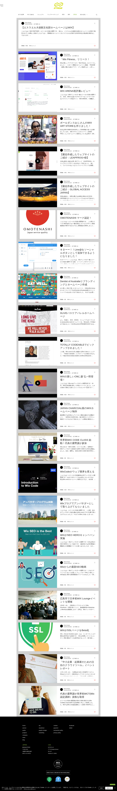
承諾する (109, 788)
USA (49, 745)
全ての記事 (21, 14)
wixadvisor (41, 728)
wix (40, 725)
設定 (101, 788)
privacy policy (57, 732)
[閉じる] (115, 788)
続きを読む (83, 14)
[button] (96, 15)
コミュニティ (40, 14)
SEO (63, 14)
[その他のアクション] (95, 23)
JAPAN (24, 745)
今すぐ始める (30, 14)
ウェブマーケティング (53, 14)
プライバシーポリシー (30, 789)
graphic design (43, 730)
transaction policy (58, 730)
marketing (41, 732)
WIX (69, 14)
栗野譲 (75, 14)
